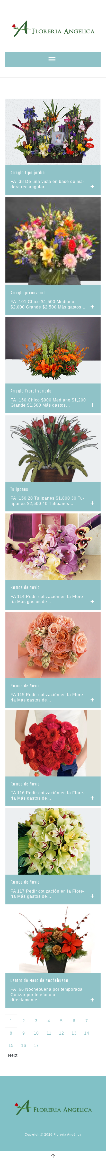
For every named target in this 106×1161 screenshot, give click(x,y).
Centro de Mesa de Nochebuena (39, 981)
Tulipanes (19, 489)
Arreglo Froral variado (31, 391)
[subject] (53, 59)
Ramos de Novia (25, 588)
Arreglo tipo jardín (28, 173)
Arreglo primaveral (28, 293)
